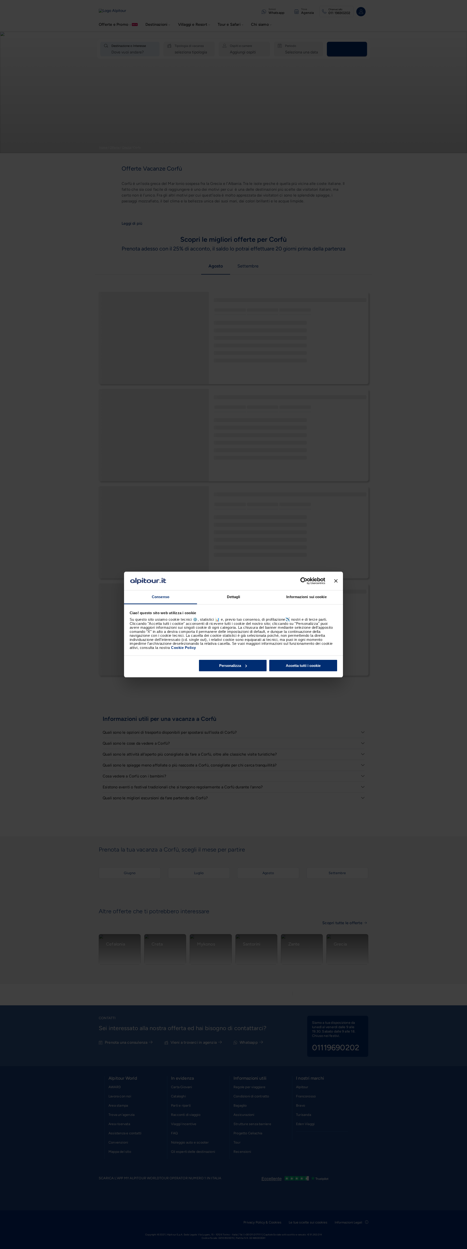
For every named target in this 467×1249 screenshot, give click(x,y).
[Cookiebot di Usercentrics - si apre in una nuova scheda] (304, 581)
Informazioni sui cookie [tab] (306, 597)
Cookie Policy (183, 648)
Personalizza (230, 665)
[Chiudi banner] (336, 581)
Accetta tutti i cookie (303, 665)
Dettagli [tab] (233, 597)
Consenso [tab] (160, 597)
